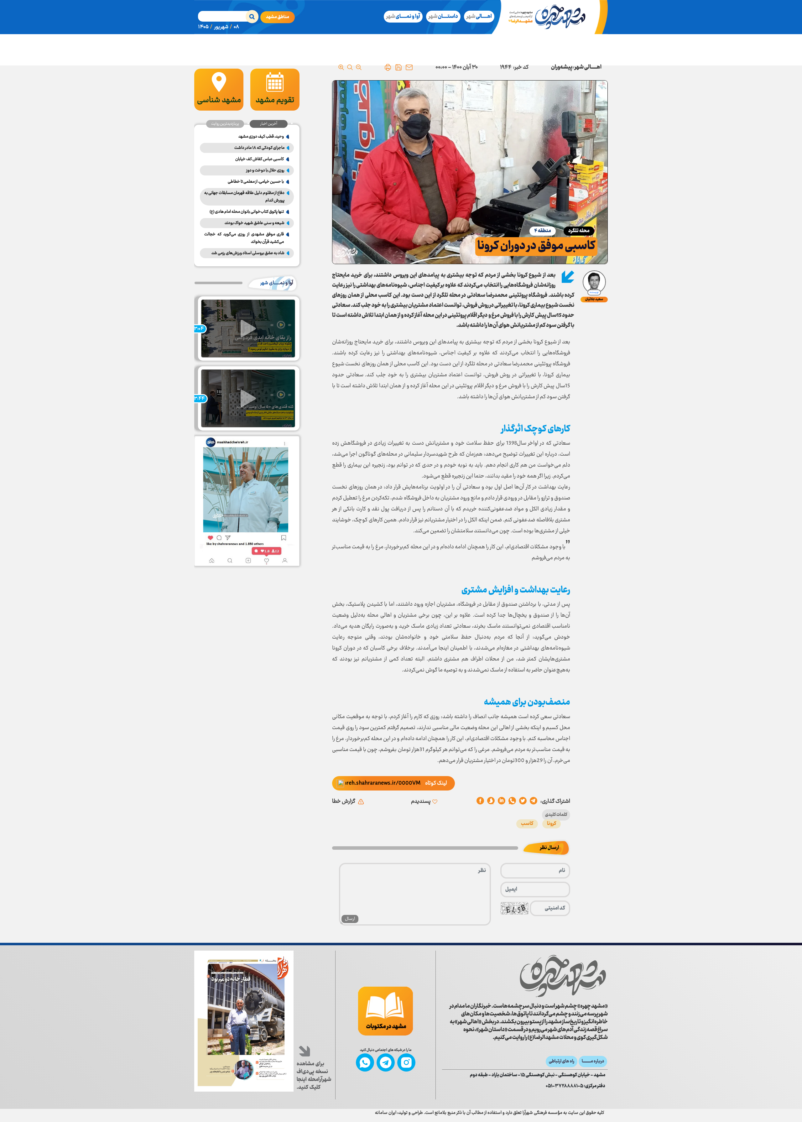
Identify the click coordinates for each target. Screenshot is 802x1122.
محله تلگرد (579, 231)
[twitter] (523, 801)
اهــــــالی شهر (588, 67)
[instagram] (406, 1062)
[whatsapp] (512, 801)
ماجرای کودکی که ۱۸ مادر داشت (259, 148)
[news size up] (341, 67)
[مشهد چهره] (551, 17)
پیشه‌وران (561, 67)
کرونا (551, 823)
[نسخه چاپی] (388, 67)
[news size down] (359, 67)
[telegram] (533, 801)
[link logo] (563, 976)
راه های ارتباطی (561, 1061)
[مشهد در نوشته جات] (385, 1011)
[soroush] (501, 801)
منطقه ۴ (542, 231)
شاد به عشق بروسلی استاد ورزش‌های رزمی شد (247, 253)
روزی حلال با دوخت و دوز (265, 170)
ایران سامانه (385, 1113)
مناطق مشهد (277, 17)
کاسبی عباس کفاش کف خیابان (259, 159)
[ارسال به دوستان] (409, 67)
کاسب (527, 823)
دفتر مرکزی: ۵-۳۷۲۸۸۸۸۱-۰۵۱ (575, 1086)
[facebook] (480, 801)
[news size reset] (350, 67)
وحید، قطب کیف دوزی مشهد (261, 136)
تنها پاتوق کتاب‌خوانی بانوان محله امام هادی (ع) (247, 212)
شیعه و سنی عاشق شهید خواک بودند (254, 223)
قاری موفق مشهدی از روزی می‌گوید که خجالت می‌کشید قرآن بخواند (244, 238)
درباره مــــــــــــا (593, 1061)
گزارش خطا (343, 801)
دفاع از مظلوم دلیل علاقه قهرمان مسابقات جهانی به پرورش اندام (244, 196)
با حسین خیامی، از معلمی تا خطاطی (256, 181)
